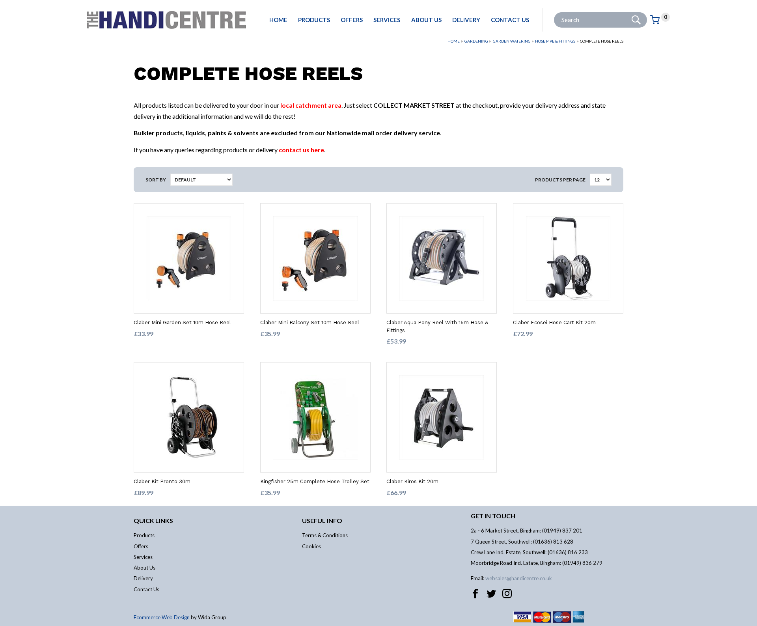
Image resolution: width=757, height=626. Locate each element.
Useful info (322, 520)
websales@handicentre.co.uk (518, 578)
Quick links (153, 520)
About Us (426, 19)
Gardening (476, 41)
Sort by (155, 180)
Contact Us (510, 19)
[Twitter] (491, 593)
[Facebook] (475, 593)
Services (386, 19)
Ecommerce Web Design (162, 617)
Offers (352, 19)
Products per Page (560, 180)
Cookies (311, 546)
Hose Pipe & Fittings (555, 41)
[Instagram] (507, 593)
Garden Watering (512, 41)
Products (314, 19)
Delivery (466, 19)
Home (278, 19)
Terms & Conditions (325, 535)
